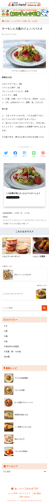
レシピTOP (12, 493)
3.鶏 (5, 336)
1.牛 (5, 326)
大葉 (18, 223)
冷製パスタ (8, 223)
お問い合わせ (24, 497)
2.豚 (5, 331)
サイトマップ (24, 493)
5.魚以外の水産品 (11, 346)
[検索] (44, 308)
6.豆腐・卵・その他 (21, 213)
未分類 (7, 357)
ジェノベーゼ (21, 220)
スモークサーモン (37, 220)
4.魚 (5, 341)
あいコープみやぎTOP (26, 488)
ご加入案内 (36, 493)
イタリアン (8, 220)
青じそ (26, 223)
